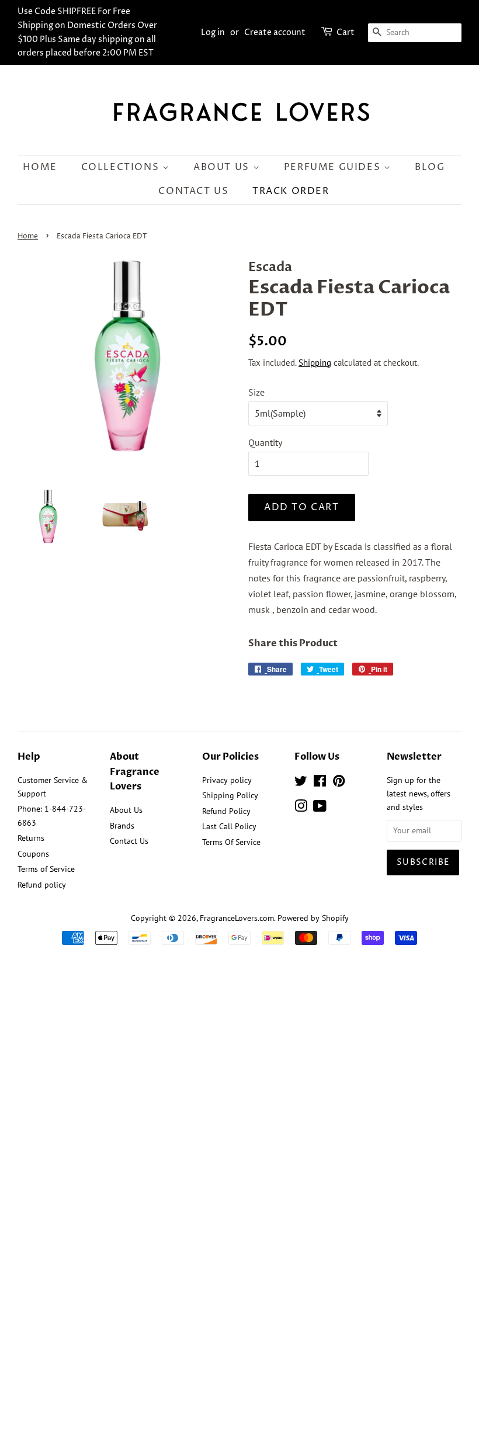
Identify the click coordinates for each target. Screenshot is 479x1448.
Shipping (314, 362)
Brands (122, 825)
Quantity (265, 442)
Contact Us (193, 191)
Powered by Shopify (313, 918)
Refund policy (42, 884)
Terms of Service (46, 869)
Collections (121, 167)
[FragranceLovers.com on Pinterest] (338, 783)
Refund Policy (226, 811)
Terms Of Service (231, 842)
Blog (430, 167)
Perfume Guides (334, 167)
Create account (275, 32)
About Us (222, 167)
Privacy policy (227, 780)
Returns (31, 838)
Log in (213, 32)
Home (40, 167)
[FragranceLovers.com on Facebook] (320, 783)
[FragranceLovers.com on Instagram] (300, 808)
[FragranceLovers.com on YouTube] (320, 808)
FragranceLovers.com (237, 918)
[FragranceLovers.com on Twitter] (300, 783)
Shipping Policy (230, 795)
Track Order (290, 191)
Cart (345, 32)
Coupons (33, 853)
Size (256, 392)
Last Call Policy (229, 826)
